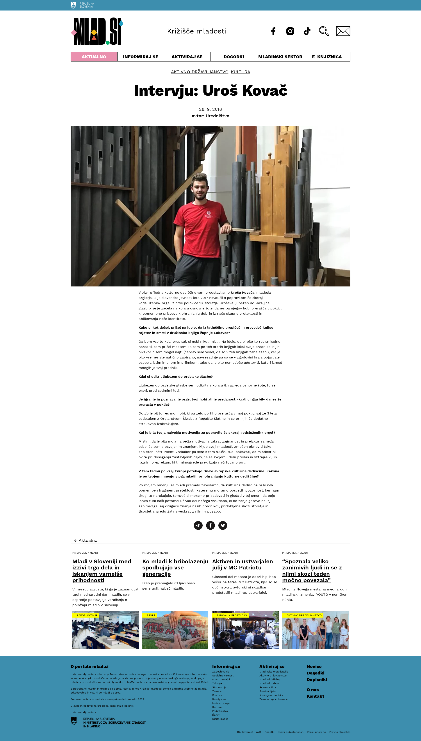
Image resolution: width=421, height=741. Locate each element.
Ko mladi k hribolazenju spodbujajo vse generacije (175, 567)
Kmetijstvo (219, 699)
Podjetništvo (220, 711)
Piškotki (269, 732)
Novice (314, 666)
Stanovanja (219, 687)
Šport (151, 615)
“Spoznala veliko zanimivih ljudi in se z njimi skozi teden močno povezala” (312, 570)
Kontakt (315, 696)
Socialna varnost (223, 675)
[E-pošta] (343, 31)
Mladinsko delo (269, 683)
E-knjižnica (327, 56)
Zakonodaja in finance (273, 699)
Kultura (240, 71)
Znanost (217, 691)
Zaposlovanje (87, 615)
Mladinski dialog (269, 679)
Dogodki (234, 56)
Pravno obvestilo (339, 732)
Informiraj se (141, 57)
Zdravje (217, 683)
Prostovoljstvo (268, 691)
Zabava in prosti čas (232, 615)
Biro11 (257, 732)
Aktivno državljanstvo (199, 71)
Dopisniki (317, 679)
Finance (217, 695)
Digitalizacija (220, 718)
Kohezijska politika (271, 695)
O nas (313, 689)
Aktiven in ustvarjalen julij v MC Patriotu (242, 564)
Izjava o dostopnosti (290, 732)
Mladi (94, 552)
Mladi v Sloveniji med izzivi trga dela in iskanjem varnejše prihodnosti (101, 570)
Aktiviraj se (187, 57)
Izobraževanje (221, 703)
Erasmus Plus (268, 687)
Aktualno (95, 57)
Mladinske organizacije (273, 671)
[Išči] (324, 31)
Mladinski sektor (280, 57)
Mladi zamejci (221, 679)
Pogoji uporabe (316, 732)
